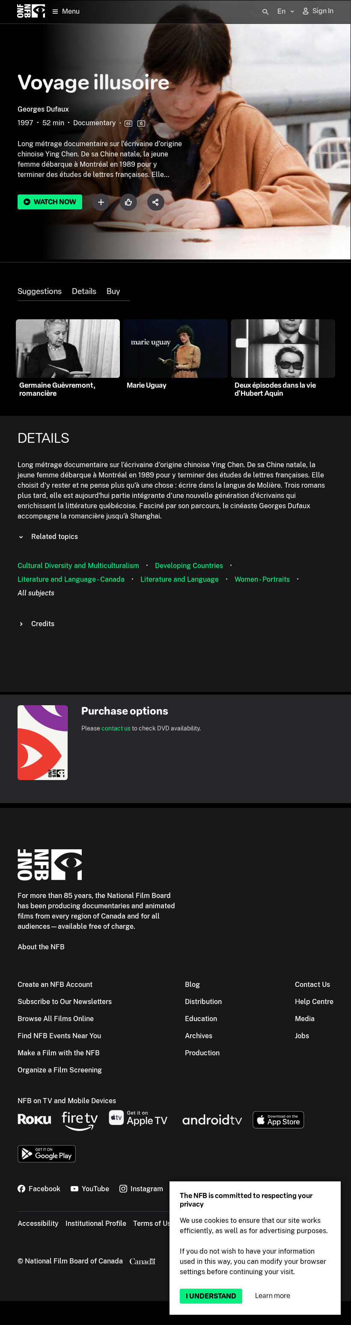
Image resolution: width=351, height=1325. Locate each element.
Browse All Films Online (56, 1019)
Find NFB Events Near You (59, 1036)
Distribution (203, 1002)
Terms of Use (154, 1223)
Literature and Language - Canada (71, 579)
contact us (116, 728)
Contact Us (312, 984)
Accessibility (38, 1223)
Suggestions (40, 291)
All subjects (36, 593)
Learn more (272, 1296)
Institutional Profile (95, 1223)
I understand (211, 1296)
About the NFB (41, 947)
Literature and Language (179, 579)
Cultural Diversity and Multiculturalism (78, 566)
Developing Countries (189, 566)
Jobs (302, 1036)
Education (201, 1019)
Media (305, 1019)
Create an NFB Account (55, 984)
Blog (192, 984)
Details (84, 291)
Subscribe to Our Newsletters (65, 1002)
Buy (113, 291)
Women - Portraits (262, 579)
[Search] (265, 12)
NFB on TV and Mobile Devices (67, 1101)
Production (202, 1053)
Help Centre (314, 1002)
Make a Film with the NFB (59, 1053)
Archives (198, 1036)
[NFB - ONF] (31, 11)
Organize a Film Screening (60, 1070)
